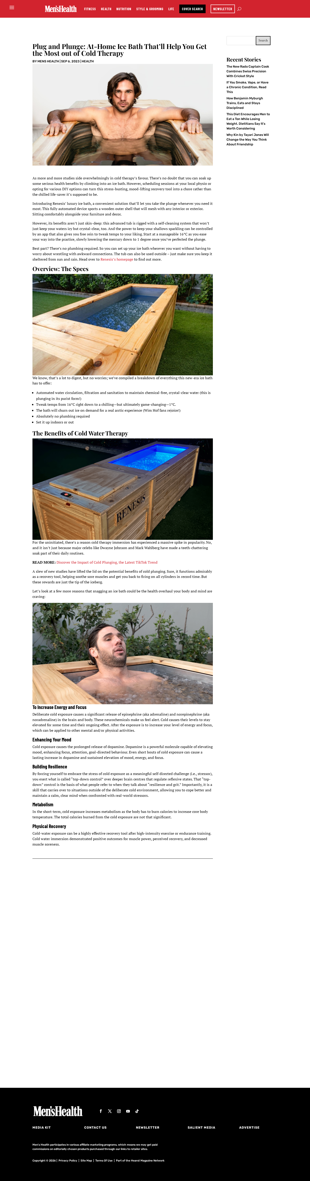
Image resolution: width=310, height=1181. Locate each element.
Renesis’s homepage (117, 259)
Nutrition (123, 9)
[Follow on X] (109, 1111)
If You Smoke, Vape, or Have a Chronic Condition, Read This (247, 87)
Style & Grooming (149, 9)
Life (171, 9)
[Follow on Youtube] (128, 1111)
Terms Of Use (104, 1160)
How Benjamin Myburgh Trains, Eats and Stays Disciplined (244, 103)
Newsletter (222, 9)
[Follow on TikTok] (137, 1111)
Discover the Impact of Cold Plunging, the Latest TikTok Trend (107, 562)
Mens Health (48, 61)
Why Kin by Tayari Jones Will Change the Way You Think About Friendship (247, 139)
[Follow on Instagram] (119, 1111)
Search (263, 40)
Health (106, 9)
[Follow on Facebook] (100, 1111)
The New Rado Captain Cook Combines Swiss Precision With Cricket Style (247, 71)
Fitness (90, 9)
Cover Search (192, 9)
